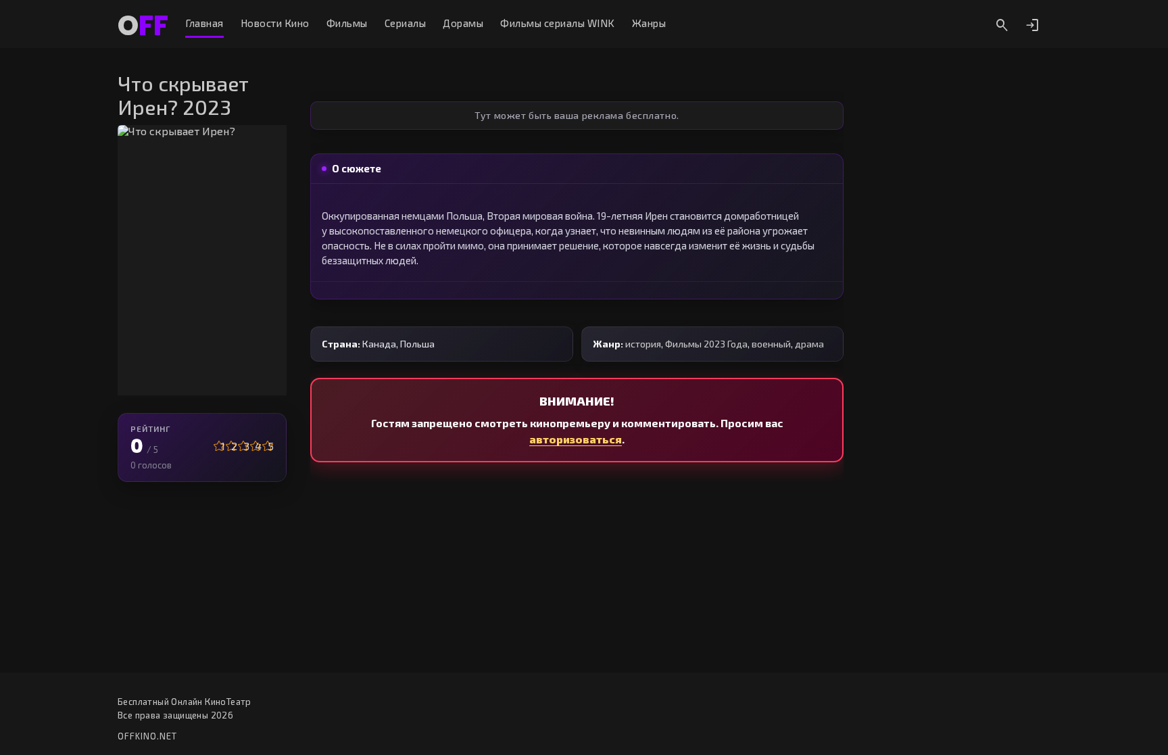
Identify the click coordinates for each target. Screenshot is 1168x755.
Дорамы (463, 23)
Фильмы (347, 23)
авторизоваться (575, 439)
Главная (204, 23)
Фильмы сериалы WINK (557, 23)
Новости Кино (275, 23)
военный (771, 343)
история (643, 343)
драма (809, 343)
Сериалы (406, 23)
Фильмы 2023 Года (706, 343)
